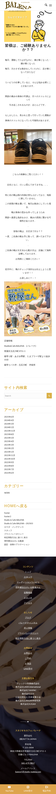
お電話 (28, 663)
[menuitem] (44, 5)
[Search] (44, 5)
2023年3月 (9, 445)
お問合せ (28, 653)
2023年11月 (9, 431)
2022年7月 (9, 469)
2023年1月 (9, 452)
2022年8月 (9, 466)
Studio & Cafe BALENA (14, 520)
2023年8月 (9, 434)
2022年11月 (9, 455)
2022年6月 (9, 473)
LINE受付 (28, 668)
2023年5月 (9, 438)
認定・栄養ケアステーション (17, 544)
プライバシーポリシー (14, 534)
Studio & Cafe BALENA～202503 (18, 523)
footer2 (7, 516)
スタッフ (8, 530)
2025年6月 (9, 417)
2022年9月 (9, 462)
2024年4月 (9, 420)
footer (7, 513)
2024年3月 (9, 424)
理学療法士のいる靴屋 (14, 541)
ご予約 (28, 658)
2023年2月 (9, 448)
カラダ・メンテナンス (14, 527)
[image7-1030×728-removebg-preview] (23, 5)
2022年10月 (9, 459)
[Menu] (50, 5)
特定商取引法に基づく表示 (16, 537)
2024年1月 (9, 427)
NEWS (7, 493)
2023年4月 (9, 441)
